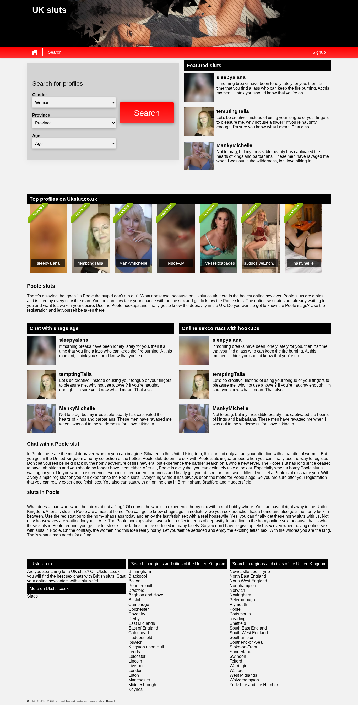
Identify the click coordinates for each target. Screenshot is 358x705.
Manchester (139, 680)
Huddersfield (239, 482)
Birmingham (189, 482)
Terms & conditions (76, 701)
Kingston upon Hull (146, 647)
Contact (110, 701)
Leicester (136, 656)
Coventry (136, 614)
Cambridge (138, 604)
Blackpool (137, 576)
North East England (248, 576)
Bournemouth (141, 585)
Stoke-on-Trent (243, 647)
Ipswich (135, 642)
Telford (236, 661)
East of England (143, 628)
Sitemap (59, 701)
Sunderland (240, 651)
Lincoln (135, 661)
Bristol (134, 600)
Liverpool (137, 666)
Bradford (210, 482)
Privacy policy (96, 701)
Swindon (238, 656)
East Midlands (141, 623)
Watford (237, 670)
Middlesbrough (142, 684)
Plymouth (238, 604)
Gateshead (138, 633)
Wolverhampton (244, 680)
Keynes (135, 689)
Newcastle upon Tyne (250, 571)
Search (54, 52)
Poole (235, 609)
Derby (134, 618)
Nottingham (240, 595)
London (135, 670)
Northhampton (243, 585)
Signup (319, 52)
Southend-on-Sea (246, 642)
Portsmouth (240, 614)
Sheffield (238, 623)
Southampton (242, 637)
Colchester (138, 609)
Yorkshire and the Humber (254, 684)
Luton (133, 675)
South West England (249, 633)
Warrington (240, 666)
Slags (32, 596)
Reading (238, 618)
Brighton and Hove (145, 595)
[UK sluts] (34, 52)
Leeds (134, 651)
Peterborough (242, 600)
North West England (248, 581)
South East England (248, 628)
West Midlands (243, 675)
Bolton (134, 581)
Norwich (237, 590)
